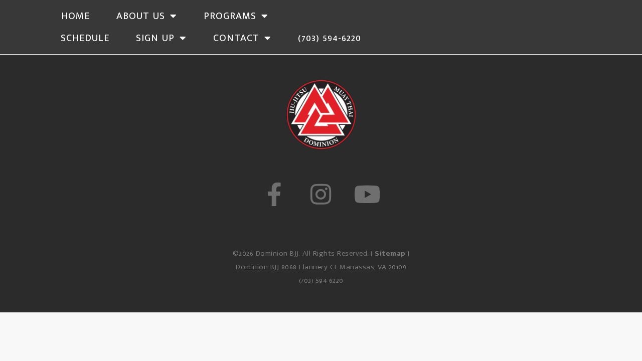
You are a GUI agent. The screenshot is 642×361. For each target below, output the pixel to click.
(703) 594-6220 (329, 38)
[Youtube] (368, 194)
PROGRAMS (230, 16)
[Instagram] (321, 194)
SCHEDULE (85, 38)
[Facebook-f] (274, 194)
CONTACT (236, 38)
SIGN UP (155, 38)
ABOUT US (140, 16)
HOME (75, 16)
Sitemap (390, 253)
